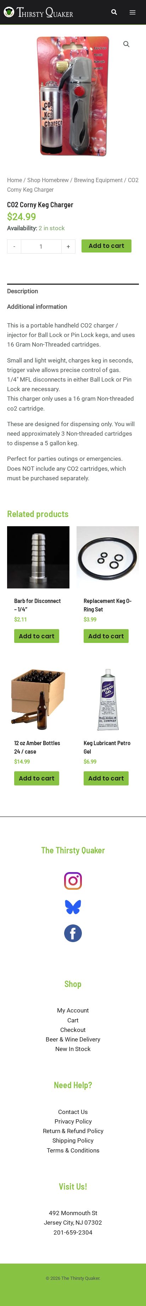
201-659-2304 (73, 1232)
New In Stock (73, 1048)
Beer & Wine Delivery (73, 1039)
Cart (73, 1020)
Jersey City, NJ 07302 (73, 1222)
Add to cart (106, 246)
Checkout (73, 1029)
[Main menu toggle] (132, 12)
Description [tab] (22, 291)
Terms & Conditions (73, 1150)
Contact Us (73, 1111)
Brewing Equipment (98, 180)
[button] (114, 12)
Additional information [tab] (37, 306)
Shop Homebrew (48, 180)
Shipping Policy (73, 1140)
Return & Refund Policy (73, 1130)
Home (14, 180)
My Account (73, 1010)
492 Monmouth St (73, 1213)
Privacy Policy (73, 1121)
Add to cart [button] (37, 636)
